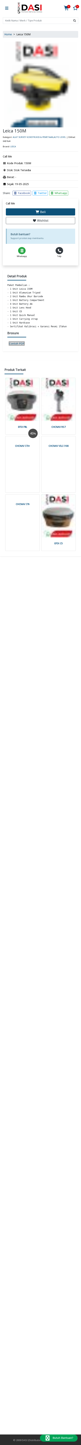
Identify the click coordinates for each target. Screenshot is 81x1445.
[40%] (22, 438)
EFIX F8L (22, 427)
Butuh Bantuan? (62, 1438)
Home (8, 34)
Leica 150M (14, 131)
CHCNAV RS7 (58, 427)
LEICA (13, 146)
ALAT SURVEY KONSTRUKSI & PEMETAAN (33, 137)
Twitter (42, 193)
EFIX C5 (58, 543)
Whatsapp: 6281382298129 (41, 817)
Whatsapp (60, 193)
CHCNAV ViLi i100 (59, 445)
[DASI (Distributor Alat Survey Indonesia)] (29, 8)
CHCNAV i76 (22, 504)
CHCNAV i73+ (22, 445)
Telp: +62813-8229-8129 (41, 810)
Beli (42, 212)
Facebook (23, 193)
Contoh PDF (16, 343)
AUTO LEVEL (60, 137)
